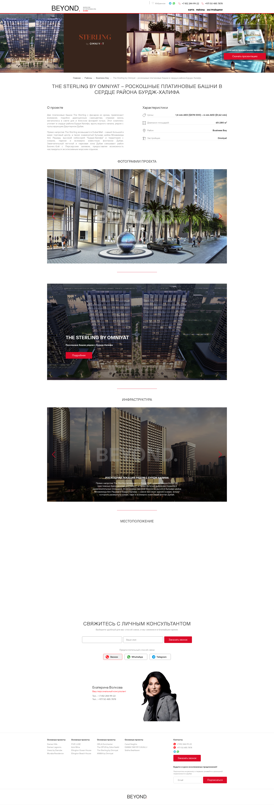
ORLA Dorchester (105, 744)
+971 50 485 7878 (214, 3)
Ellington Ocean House (81, 750)
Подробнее (79, 355)
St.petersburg (89, 9)
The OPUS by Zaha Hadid (108, 747)
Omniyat (222, 138)
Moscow (86, 7)
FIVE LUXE (76, 744)
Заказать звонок (178, 639)
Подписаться (215, 780)
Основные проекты (56, 739)
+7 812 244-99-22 (190, 3)
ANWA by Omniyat (105, 753)
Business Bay (220, 130)
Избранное (160, 3)
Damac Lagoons (54, 747)
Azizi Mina (75, 747)
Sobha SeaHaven (132, 750)
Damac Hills (52, 744)
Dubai (85, 11)
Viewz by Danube (54, 750)
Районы (200, 10)
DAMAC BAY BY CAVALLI (136, 747)
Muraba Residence (55, 753)
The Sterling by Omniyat (107, 750)
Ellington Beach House (81, 753)
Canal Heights (131, 744)
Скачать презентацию (244, 56)
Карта (191, 10)
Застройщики (215, 10)
